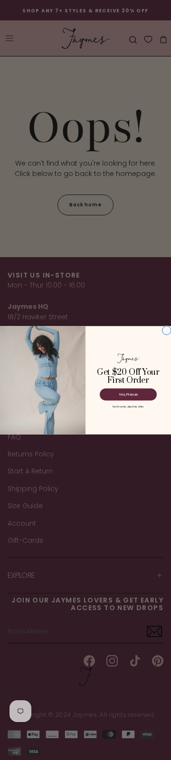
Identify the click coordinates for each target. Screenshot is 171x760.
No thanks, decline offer (128, 406)
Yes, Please (128, 394)
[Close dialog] (166, 330)
